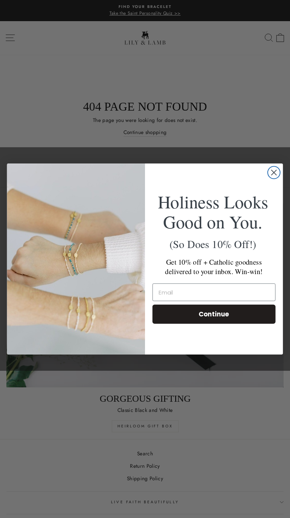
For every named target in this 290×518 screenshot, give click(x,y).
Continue (214, 314)
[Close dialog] (274, 172)
